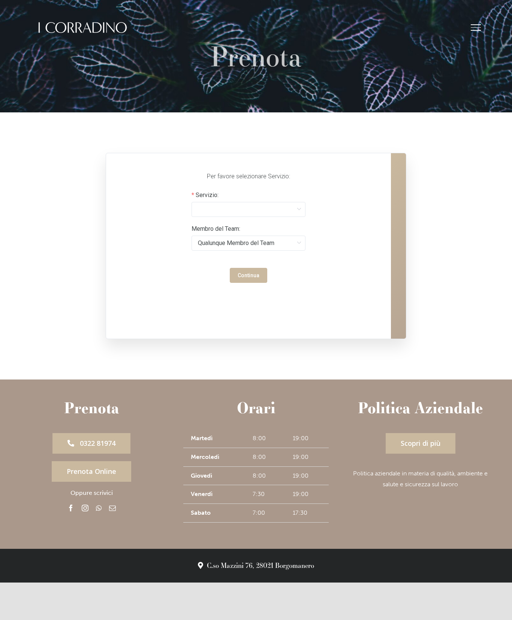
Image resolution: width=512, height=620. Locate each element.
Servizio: (207, 195)
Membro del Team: (216, 229)
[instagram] (85, 508)
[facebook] (70, 508)
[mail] (112, 508)
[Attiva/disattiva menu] (475, 27)
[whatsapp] (99, 508)
